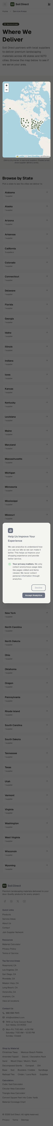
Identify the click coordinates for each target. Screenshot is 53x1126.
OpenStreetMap (33, 156)
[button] (6, 85)
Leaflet (21, 156)
